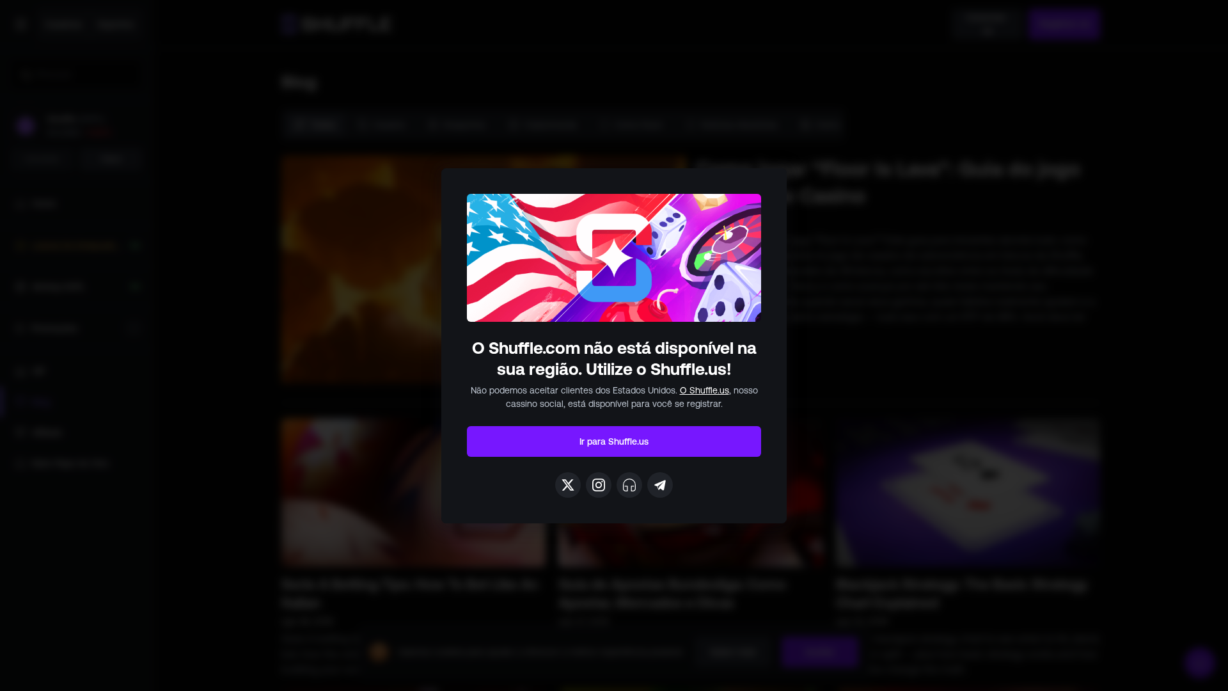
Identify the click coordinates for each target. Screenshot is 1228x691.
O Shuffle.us (704, 390)
